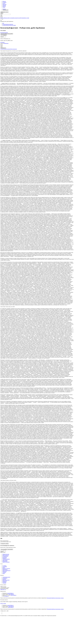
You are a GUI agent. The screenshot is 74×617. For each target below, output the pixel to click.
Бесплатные (15, 17)
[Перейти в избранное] (1, 19)
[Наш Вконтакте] (3, 612)
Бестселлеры (10, 17)
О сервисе (4, 2)
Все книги (2, 17)
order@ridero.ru (13, 595)
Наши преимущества (6, 570)
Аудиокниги (5, 578)
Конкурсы (4, 4)
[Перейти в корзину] (2, 19)
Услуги (4, 3)
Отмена (7, 543)
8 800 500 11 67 (3, 589)
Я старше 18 (3, 543)
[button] (37, 15)
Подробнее (2, 42)
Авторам (4, 5)
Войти (2, 13)
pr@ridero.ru (6, 596)
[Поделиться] (1, 46)
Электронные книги (6, 577)
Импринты (6, 17)
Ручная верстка (5, 556)
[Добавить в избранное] (1, 45)
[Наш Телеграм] (3, 613)
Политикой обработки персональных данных (55, 597)
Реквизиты (5, 571)
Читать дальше (3, 603)
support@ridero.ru (10, 593)
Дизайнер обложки (6, 559)
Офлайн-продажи (6, 554)
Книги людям (26, 17)
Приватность (5, 569)
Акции (4, 7)
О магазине (5, 566)
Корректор (5, 558)
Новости (4, 6)
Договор (4, 572)
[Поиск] (1, 15)
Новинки (4, 579)
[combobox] (37, 14)
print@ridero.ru (11, 594)
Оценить (6, 43)
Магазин (4, 1)
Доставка (4, 582)
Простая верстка (6, 555)
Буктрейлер (5, 557)
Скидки (18, 17)
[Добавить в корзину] (5, 36)
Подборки (22, 17)
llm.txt (4, 573)
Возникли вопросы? (6, 568)
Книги (4, 567)
